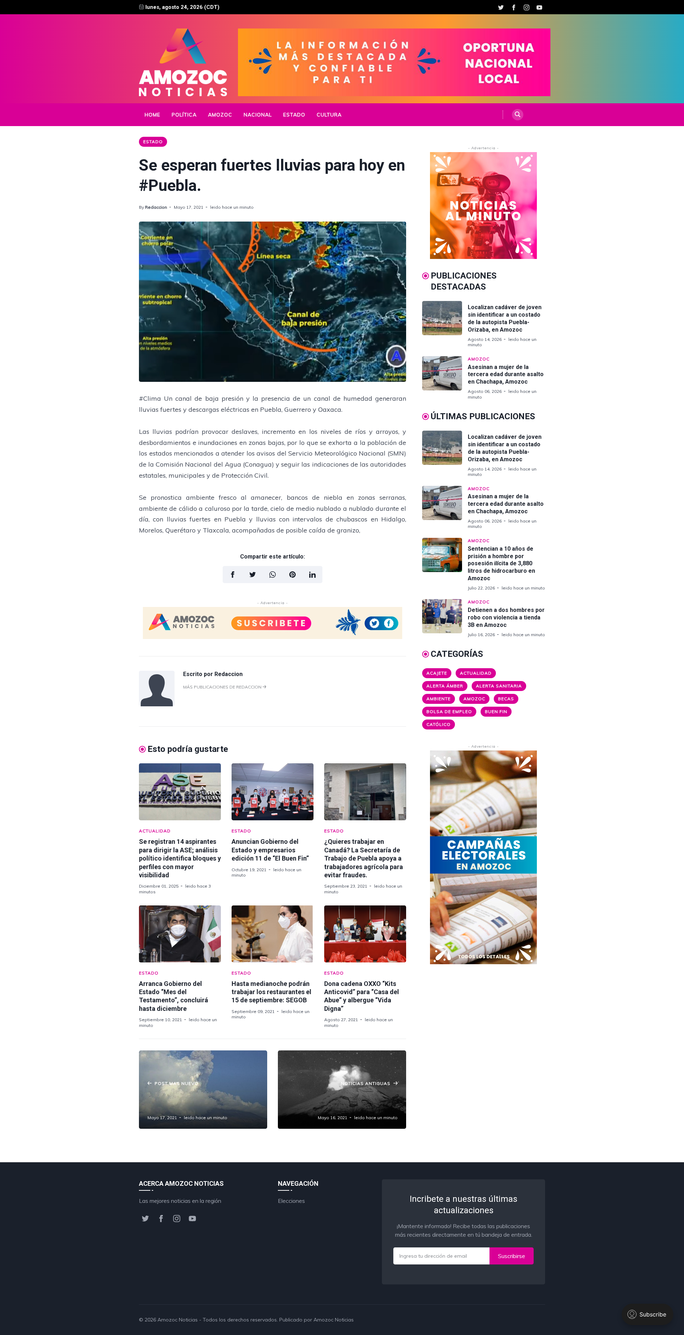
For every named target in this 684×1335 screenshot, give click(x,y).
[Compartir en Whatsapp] (273, 574)
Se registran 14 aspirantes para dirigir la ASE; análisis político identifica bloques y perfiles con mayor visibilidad (180, 858)
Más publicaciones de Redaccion (223, 687)
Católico (438, 724)
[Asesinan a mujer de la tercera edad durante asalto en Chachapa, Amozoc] (445, 378)
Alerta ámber (444, 686)
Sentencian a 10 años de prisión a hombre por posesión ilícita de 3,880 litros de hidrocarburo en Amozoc (501, 563)
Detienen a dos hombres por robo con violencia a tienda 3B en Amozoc (506, 617)
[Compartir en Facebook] (233, 574)
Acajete (436, 673)
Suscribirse (511, 1255)
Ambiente (438, 698)
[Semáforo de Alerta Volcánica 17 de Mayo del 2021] (203, 1089)
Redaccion (156, 207)
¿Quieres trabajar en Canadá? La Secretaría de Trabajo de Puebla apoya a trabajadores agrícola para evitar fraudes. (363, 858)
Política (184, 114)
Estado (294, 114)
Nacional (258, 114)
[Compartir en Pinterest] (292, 574)
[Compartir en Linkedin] (312, 574)
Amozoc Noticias (177, 1319)
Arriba (529, 1319)
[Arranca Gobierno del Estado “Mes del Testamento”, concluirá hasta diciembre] (180, 933)
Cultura (329, 114)
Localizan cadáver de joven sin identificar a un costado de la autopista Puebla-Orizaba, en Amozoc (505, 318)
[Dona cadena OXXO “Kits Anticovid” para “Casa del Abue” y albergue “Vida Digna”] (365, 933)
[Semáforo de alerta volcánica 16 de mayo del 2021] (342, 1089)
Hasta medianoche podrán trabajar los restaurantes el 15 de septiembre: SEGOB (271, 992)
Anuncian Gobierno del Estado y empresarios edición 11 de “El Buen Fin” (270, 850)
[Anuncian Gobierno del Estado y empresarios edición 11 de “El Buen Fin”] (273, 791)
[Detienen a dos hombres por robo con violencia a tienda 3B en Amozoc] (445, 618)
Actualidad (155, 830)
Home (152, 114)
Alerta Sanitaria (499, 686)
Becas (506, 698)
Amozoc (220, 114)
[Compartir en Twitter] (253, 574)
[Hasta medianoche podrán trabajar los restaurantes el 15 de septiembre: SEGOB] (273, 933)
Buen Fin (496, 711)
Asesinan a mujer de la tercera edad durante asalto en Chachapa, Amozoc (506, 374)
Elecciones (291, 1200)
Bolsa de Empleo (449, 711)
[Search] (517, 114)
